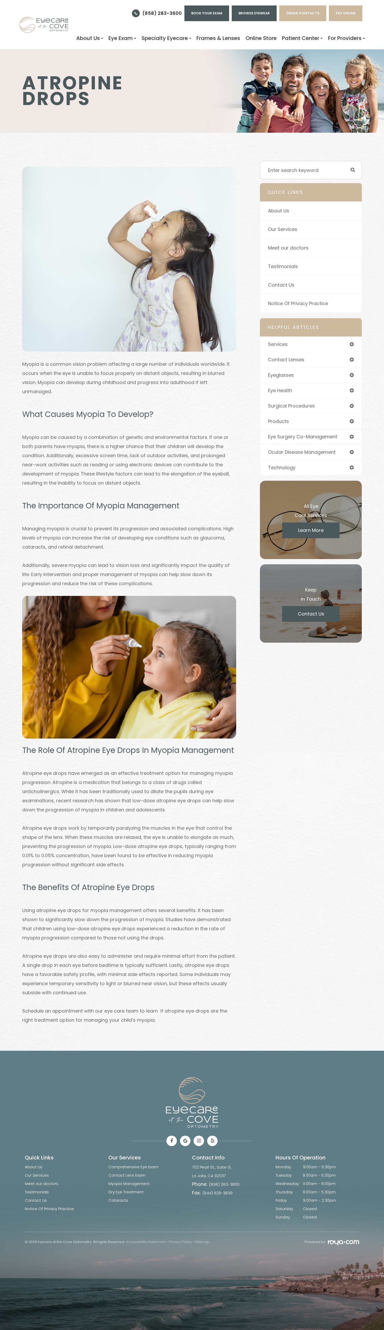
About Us (278, 210)
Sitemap (202, 1241)
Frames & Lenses (218, 38)
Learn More (311, 530)
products (278, 421)
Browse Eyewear (254, 13)
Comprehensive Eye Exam (133, 1167)
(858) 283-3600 (162, 13)
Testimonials (283, 266)
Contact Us (281, 285)
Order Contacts (302, 13)
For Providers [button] (345, 38)
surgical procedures (291, 406)
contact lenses (286, 359)
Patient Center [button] (300, 38)
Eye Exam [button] (120, 38)
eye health (280, 390)
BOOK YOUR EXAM (206, 13)
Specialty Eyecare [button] (165, 38)
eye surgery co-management (302, 436)
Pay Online (346, 13)
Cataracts (118, 1200)
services (278, 344)
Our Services (282, 229)
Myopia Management (129, 1183)
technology (281, 467)
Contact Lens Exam (127, 1175)
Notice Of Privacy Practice (298, 303)
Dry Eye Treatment (126, 1192)
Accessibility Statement (145, 1241)
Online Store (261, 38)
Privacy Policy (180, 1241)
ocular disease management (302, 452)
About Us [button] (88, 38)
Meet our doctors (288, 248)
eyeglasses (281, 375)
